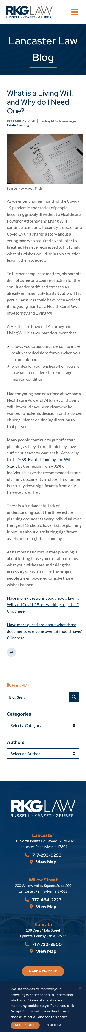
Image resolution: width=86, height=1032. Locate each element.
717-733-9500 (46, 944)
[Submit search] (74, 697)
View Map (45, 862)
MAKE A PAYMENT (43, 971)
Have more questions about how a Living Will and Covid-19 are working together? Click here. (43, 605)
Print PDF (20, 685)
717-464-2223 (46, 900)
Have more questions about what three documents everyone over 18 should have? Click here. (44, 631)
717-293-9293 (46, 855)
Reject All (56, 1025)
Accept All (25, 1025)
